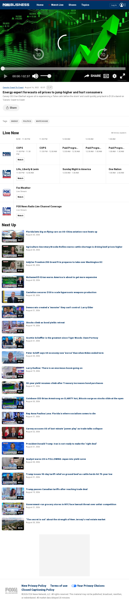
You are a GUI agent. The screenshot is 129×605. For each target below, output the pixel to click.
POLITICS (27, 121)
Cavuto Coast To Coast (13, 87)
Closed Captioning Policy (38, 589)
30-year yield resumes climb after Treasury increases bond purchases (64, 383)
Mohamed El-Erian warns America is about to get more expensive (61, 277)
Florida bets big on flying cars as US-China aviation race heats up (61, 231)
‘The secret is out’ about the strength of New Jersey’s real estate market (65, 519)
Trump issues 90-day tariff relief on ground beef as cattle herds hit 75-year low (69, 474)
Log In (114, 5)
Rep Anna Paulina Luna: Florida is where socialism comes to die (61, 413)
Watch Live (57, 5)
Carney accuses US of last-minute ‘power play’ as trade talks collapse (64, 428)
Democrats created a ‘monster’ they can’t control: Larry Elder (59, 307)
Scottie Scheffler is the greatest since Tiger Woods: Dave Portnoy (62, 338)
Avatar (122, 5)
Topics (85, 5)
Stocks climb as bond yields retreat (45, 322)
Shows (72, 5)
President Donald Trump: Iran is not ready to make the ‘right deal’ (61, 444)
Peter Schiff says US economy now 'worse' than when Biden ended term (64, 353)
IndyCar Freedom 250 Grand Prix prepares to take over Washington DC (64, 262)
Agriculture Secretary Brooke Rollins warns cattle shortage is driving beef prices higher (74, 247)
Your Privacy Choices (90, 585)
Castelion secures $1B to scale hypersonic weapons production (61, 292)
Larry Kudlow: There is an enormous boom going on (54, 368)
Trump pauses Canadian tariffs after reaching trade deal (57, 489)
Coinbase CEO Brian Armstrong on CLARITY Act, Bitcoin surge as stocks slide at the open (74, 398)
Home (40, 5)
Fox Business (16, 5)
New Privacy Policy (34, 585)
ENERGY (14, 121)
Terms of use (59, 585)
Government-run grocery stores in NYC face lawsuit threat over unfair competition (71, 504)
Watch (20, 160)
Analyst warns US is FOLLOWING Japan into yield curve (56, 459)
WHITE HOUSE (42, 121)
